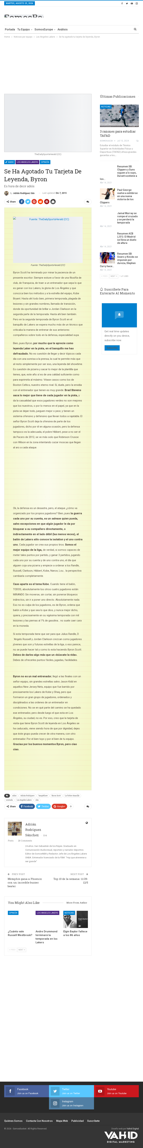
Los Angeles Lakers (27, 162)
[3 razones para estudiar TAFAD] (119, 116)
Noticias (69, 913)
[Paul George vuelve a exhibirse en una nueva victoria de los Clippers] (107, 194)
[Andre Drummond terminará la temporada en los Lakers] (48, 919)
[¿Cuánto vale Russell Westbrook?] (20, 919)
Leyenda (9, 800)
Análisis (63, 29)
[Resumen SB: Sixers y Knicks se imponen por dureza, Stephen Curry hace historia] (107, 257)
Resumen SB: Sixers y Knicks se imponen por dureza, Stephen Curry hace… (119, 260)
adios (14, 796)
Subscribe (112, 347)
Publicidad (77, 1120)
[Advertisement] (98, 15)
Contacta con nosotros (39, 1120)
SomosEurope (44, 29)
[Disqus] (48, 1020)
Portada (10, 29)
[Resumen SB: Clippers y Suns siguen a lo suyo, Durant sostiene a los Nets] (107, 170)
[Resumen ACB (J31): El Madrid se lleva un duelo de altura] (107, 237)
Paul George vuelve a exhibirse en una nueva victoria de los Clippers (119, 196)
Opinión (45, 162)
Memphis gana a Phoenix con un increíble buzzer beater (25, 882)
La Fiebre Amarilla (72, 796)
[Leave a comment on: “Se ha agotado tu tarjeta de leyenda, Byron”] (88, 202)
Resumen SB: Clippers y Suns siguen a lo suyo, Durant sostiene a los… (118, 172)
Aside (10, 162)
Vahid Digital (133, 1128)
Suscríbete (93, 1120)
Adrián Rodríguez (27, 796)
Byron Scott (56, 796)
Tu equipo (23, 29)
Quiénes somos (13, 1120)
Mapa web (62, 1120)
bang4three (43, 796)
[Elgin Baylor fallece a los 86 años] (75, 919)
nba (37, 800)
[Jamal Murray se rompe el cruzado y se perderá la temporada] (107, 217)
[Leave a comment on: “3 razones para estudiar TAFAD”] (137, 141)
